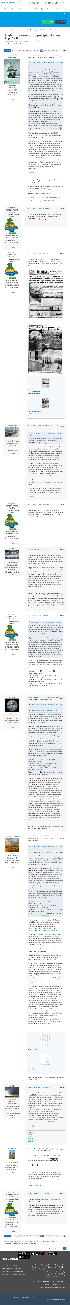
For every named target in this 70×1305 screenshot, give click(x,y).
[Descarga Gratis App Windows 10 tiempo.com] (24, 1257)
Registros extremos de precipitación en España (32, 37)
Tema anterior (9, 44)
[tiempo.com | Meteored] (10, 1258)
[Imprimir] (64, 50)
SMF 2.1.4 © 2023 (18, 1297)
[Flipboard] (62, 1274)
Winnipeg (12, 1149)
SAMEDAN (31, 1132)
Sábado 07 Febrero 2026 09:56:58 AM (39, 836)
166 (53, 50)
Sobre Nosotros (44, 1281)
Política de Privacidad (59, 1284)
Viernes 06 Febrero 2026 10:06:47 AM (39, 55)
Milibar (12, 697)
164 (45, 50)
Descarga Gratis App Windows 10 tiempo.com (13, 1274)
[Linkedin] (48, 1274)
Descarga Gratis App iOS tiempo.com (11, 1268)
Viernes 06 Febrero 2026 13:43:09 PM (39, 426)
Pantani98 (13, 426)
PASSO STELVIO (32, 1140)
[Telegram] (55, 1274)
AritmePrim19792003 (12, 837)
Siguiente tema (18, 44)
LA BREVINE (31, 1138)
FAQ (53, 1281)
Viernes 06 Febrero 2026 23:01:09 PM (39, 615)
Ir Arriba (7, 1236)
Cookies (47, 1284)
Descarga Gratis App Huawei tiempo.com (12, 1271)
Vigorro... (13, 208)
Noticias (15, 9)
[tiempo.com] (9, 3)
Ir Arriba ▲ (63, 1299)
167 (56, 50)
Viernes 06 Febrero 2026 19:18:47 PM (39, 505)
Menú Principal (9, 14)
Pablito (12, 1086)
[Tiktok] (55, 1267)
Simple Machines (29, 1297)
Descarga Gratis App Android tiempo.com (12, 1265)
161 (34, 50)
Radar (36, 9)
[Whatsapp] (62, 1267)
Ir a (42, 1249)
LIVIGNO (30, 1142)
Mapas (43, 9)
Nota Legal (60, 1281)
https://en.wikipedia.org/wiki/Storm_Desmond (43, 930)
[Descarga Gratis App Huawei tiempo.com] (51, 1253)
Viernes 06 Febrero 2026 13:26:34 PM (39, 253)
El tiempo (7, 9)
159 (27, 50)
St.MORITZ (31, 1134)
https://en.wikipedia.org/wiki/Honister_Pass (42, 928)
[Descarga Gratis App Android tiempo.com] (24, 1253)
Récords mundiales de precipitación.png (39, 1047)
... (17, 50)
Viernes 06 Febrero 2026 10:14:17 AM (39, 209)
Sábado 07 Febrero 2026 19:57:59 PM (39, 1193)
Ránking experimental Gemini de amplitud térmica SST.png (45, 1068)
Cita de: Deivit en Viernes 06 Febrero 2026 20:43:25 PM (47, 622)
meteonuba (13, 55)
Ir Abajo (7, 50)
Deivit (13, 548)
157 (20, 50)
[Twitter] (35, 1267)
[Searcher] (22, 2)
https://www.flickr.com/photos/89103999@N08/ (41, 201)
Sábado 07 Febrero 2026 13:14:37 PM (39, 1149)
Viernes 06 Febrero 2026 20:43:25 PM (39, 549)
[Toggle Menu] (64, 14)
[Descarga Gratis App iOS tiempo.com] (37, 1253)
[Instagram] (49, 1267)
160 (31, 50)
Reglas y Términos (52, 1299)
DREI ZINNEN (32, 1136)
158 (23, 50)
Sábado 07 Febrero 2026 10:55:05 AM (39, 1087)
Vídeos (22, 9)
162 (38, 50)
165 (49, 50)
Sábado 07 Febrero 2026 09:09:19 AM (39, 697)
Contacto (34, 1281)
